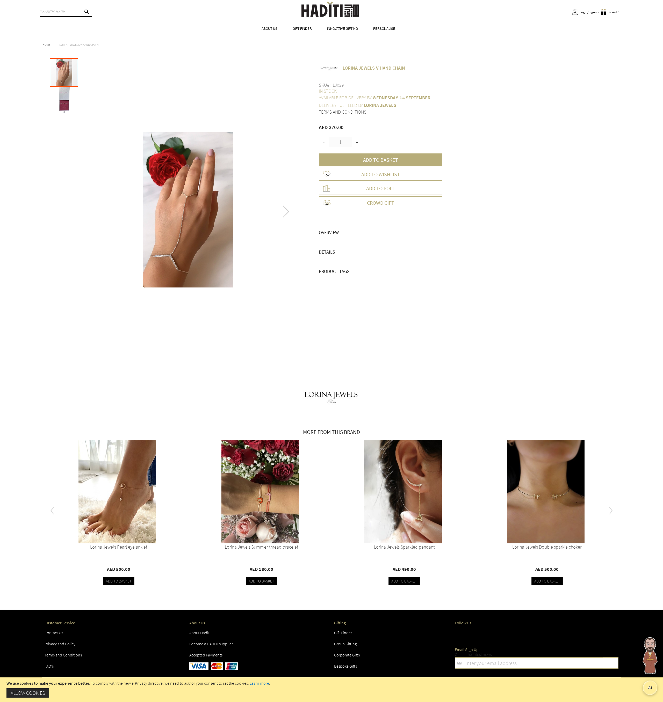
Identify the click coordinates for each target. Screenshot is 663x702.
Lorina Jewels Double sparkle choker (547, 547)
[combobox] (66, 11)
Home (46, 45)
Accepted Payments (205, 654)
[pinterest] (558, 634)
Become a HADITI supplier (211, 643)
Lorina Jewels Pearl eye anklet (118, 547)
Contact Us (54, 632)
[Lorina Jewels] (331, 396)
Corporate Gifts (347, 654)
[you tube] (539, 634)
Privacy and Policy (60, 643)
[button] (286, 211)
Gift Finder (343, 632)
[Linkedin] (519, 634)
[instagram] (499, 634)
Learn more (259, 683)
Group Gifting (345, 643)
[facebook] (460, 634)
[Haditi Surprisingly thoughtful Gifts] (330, 10)
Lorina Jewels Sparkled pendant (404, 547)
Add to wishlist (380, 174)
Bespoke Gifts (345, 666)
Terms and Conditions (342, 112)
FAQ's (49, 666)
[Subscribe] (610, 663)
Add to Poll (380, 188)
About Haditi (200, 632)
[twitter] (479, 634)
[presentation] (52, 509)
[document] (332, 690)
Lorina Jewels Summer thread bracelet (261, 547)
